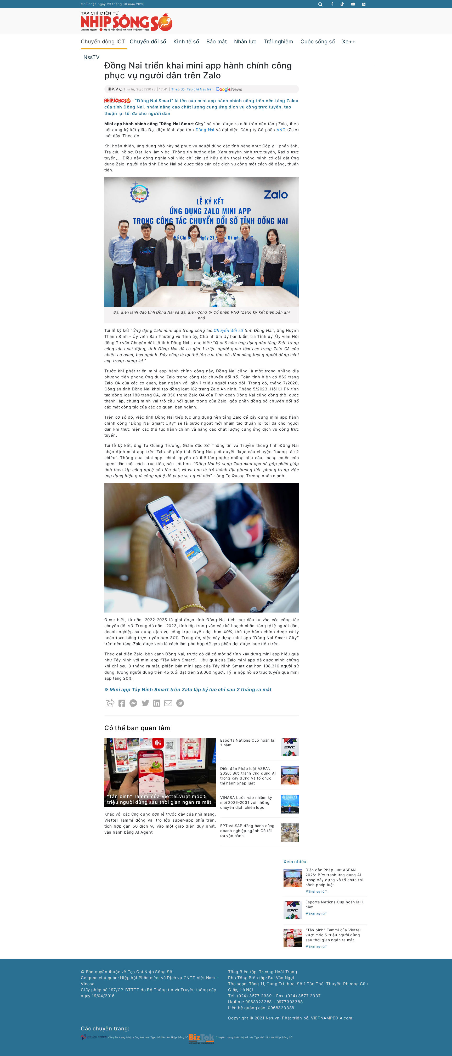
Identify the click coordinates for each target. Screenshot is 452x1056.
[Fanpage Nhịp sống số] (332, 4)
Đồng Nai (205, 129)
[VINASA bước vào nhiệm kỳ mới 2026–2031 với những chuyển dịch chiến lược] (290, 803)
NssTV (91, 57)
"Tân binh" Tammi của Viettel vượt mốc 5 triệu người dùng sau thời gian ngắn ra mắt (159, 799)
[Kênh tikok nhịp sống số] (342, 4)
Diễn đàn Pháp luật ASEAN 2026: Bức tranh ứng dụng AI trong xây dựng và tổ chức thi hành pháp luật (248, 776)
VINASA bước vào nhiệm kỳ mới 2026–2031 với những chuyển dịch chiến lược (246, 802)
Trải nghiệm (278, 41)
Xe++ (348, 41)
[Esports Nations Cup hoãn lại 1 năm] (290, 746)
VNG (281, 129)
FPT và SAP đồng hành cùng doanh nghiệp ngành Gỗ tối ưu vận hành (247, 830)
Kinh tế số (186, 41)
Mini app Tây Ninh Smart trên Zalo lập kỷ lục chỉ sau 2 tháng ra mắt (190, 689)
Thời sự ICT (317, 891)
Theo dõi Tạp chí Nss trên (193, 89)
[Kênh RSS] (364, 4)
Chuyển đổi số (148, 41)
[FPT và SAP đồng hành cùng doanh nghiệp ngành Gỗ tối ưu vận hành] (290, 832)
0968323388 (281, 1007)
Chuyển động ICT (103, 41)
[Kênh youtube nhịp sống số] (353, 4)
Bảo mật (216, 41)
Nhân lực (245, 41)
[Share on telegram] (180, 703)
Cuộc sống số (318, 41)
